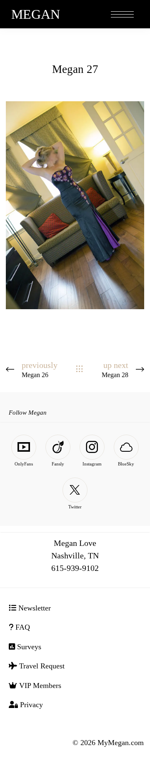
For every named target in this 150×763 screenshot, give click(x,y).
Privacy (30, 704)
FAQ (21, 627)
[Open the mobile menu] (122, 14)
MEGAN (35, 14)
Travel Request (41, 666)
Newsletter (33, 608)
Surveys (28, 647)
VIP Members (39, 685)
